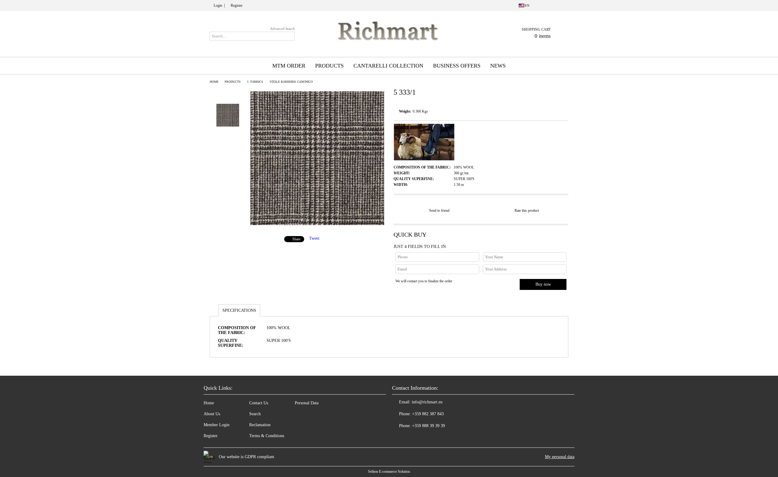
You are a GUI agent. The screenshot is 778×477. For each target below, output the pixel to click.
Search (255, 414)
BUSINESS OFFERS (456, 66)
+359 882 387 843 (428, 414)
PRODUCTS (233, 81)
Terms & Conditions (266, 435)
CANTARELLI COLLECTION (388, 66)
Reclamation (259, 425)
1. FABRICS (255, 81)
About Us (212, 414)
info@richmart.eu (427, 402)
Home (214, 81)
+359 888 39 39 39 (428, 425)
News (498, 66)
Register (237, 5)
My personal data (559, 456)
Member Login (216, 425)
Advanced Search (282, 28)
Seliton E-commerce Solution (389, 471)
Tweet (314, 238)
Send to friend (439, 210)
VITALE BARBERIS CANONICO (291, 81)
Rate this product (527, 210)
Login (218, 5)
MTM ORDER (288, 66)
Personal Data (306, 403)
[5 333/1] (317, 223)
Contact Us (258, 403)
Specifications (239, 310)
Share (296, 239)
